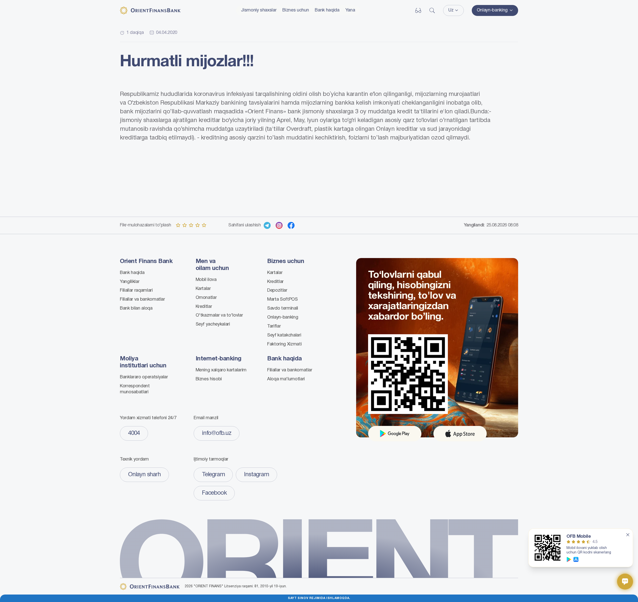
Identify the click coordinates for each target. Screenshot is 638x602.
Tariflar (274, 326)
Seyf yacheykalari (213, 324)
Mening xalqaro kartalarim (221, 370)
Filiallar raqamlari (136, 290)
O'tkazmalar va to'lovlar (219, 315)
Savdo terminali (282, 308)
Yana (350, 10)
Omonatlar (206, 298)
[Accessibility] (418, 10)
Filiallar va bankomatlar (142, 299)
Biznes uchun (295, 10)
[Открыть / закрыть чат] (625, 582)
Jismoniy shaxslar (258, 10)
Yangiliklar (129, 282)
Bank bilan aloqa (136, 308)
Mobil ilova (206, 280)
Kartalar (203, 289)
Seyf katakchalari (284, 335)
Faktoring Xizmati (284, 344)
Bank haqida (327, 10)
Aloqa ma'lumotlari (286, 379)
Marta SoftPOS (282, 299)
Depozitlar (277, 290)
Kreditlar (204, 307)
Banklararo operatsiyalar (144, 377)
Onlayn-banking (282, 317)
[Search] (432, 10)
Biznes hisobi (209, 379)
